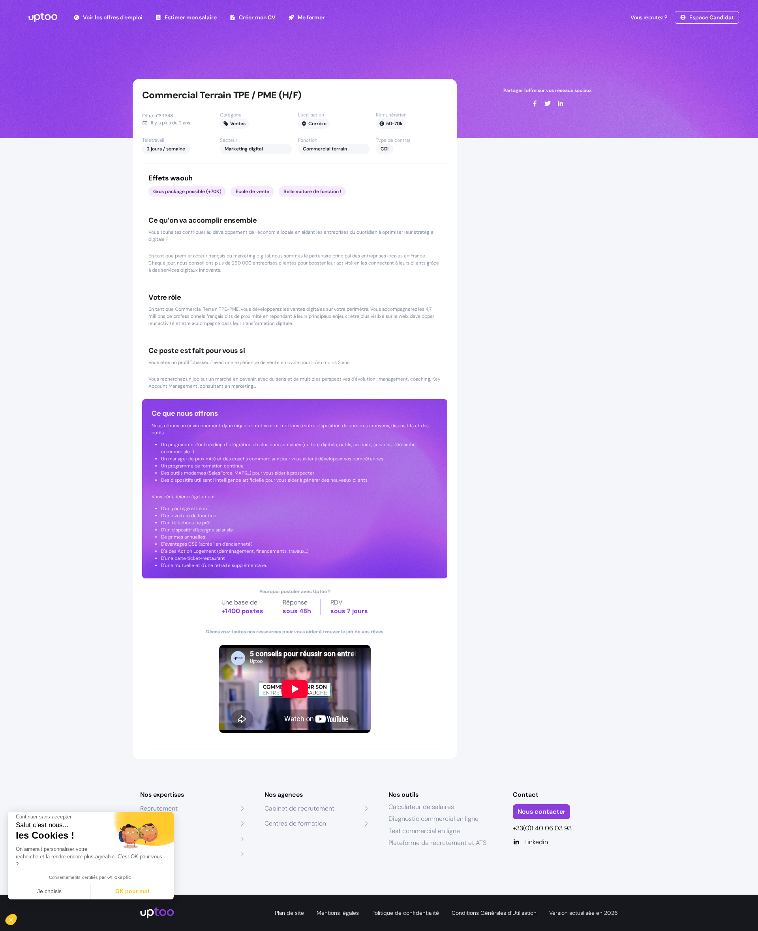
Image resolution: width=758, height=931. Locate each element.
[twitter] (547, 103)
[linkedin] (560, 103)
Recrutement (159, 808)
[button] (16, 917)
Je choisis (49, 891)
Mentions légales (338, 912)
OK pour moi (132, 891)
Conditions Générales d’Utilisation (494, 912)
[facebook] (535, 103)
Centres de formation (295, 823)
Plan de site (289, 912)
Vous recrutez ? (648, 17)
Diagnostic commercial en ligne (433, 819)
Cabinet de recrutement (299, 808)
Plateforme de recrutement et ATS (437, 843)
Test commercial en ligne (424, 831)
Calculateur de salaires (421, 807)
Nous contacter (541, 811)
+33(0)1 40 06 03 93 (542, 828)
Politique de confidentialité (405, 912)
